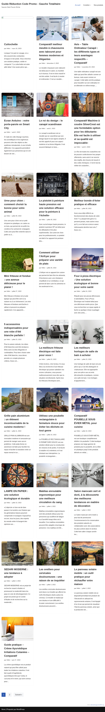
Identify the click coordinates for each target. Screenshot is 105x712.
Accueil (77, 5)
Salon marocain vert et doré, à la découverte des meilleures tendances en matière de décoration (87, 498)
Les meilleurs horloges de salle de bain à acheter (86, 351)
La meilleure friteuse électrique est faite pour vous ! (51, 351)
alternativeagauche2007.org (97, 704)
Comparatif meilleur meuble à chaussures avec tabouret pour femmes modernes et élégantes (51, 51)
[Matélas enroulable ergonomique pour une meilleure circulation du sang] (52, 475)
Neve (3, 709)
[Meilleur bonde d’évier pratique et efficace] (87, 185)
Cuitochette (11, 44)
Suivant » (18, 695)
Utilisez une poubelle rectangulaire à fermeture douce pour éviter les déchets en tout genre (51, 423)
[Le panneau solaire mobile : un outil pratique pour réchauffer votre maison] (87, 553)
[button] (90, 5)
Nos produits (98, 5)
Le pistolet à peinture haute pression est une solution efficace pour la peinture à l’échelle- (51, 208)
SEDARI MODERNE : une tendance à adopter (16, 573)
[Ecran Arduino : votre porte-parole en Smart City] (17, 105)
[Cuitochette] (17, 28)
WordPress (20, 709)
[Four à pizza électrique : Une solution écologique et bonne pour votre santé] (87, 260)
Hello (8, 48)
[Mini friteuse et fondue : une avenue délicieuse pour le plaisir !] (17, 260)
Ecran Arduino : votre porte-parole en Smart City (17, 124)
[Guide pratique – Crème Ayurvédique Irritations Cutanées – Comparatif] (17, 629)
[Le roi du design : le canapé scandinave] (52, 105)
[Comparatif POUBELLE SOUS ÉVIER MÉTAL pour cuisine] (87, 400)
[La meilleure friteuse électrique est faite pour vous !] (52, 332)
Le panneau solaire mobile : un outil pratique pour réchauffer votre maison (85, 577)
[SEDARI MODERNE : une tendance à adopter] (17, 553)
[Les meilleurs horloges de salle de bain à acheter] (87, 332)
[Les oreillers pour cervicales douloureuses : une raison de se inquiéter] (52, 553)
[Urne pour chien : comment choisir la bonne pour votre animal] (17, 185)
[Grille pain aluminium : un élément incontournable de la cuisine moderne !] (17, 400)
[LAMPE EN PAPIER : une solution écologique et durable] (17, 475)
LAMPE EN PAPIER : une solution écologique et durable (17, 495)
